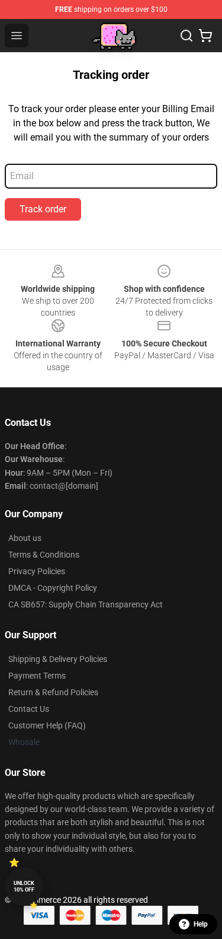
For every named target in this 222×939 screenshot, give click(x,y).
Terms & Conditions (43, 554)
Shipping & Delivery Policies (57, 659)
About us (24, 538)
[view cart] (205, 35)
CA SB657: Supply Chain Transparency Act (85, 604)
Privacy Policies (36, 571)
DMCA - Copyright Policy (52, 588)
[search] (186, 35)
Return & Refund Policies (53, 692)
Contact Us (28, 709)
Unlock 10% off (24, 886)
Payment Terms (37, 675)
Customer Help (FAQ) (47, 725)
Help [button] (201, 924)
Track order (43, 209)
